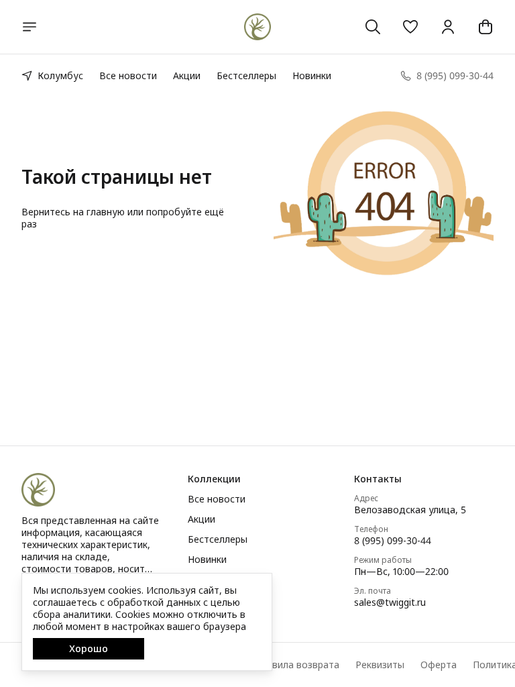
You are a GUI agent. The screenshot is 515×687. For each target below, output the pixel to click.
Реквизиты (379, 665)
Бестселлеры (246, 75)
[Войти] (448, 27)
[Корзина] (485, 27)
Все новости (128, 75)
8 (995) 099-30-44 (392, 541)
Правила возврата (297, 665)
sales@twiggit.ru (390, 602)
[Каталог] (29, 27)
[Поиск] (373, 27)
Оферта (438, 665)
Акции (187, 75)
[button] (410, 27)
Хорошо (88, 648)
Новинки (311, 75)
